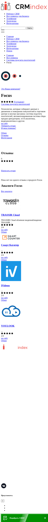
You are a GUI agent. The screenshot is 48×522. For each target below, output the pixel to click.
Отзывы (4, 135)
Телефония (11, 18)
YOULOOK (8, 325)
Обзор (4, 133)
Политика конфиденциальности (15, 395)
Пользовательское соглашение (15, 391)
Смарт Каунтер (10, 245)
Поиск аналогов (8, 445)
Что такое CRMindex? (11, 383)
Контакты (5, 399)
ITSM (3, 469)
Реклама (5, 420)
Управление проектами (11, 441)
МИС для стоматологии (12, 481)
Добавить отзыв (8, 126)
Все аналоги (6, 191)
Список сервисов (9, 428)
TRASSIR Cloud (10, 215)
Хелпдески (11, 21)
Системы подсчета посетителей (20, 60)
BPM (3, 477)
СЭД (3, 461)
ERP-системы (7, 449)
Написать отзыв (8, 171)
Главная (10, 36)
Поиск (9, 51)
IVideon (5, 285)
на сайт (4, 123)
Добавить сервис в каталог (13, 412)
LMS (3, 465)
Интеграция (6, 138)
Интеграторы (12, 23)
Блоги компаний (8, 424)
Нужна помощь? (8, 128)
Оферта (4, 416)
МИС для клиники (9, 473)
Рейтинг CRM (12, 14)
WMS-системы (8, 453)
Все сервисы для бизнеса (17, 16)
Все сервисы (12, 58)
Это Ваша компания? (10, 89)
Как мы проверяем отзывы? (13, 387)
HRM (3, 457)
